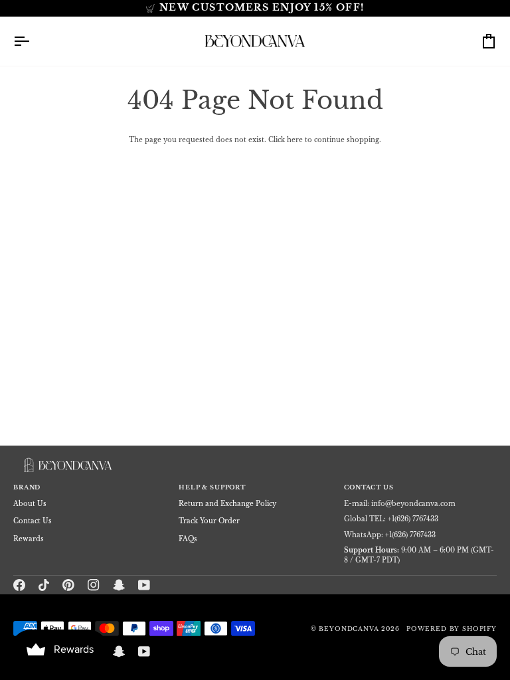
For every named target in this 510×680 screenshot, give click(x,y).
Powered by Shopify (451, 629)
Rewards (28, 539)
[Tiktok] (44, 585)
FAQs (188, 539)
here (295, 139)
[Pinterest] (68, 585)
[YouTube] (144, 585)
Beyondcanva (349, 629)
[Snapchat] (119, 585)
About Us (29, 503)
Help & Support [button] (212, 487)
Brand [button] (27, 487)
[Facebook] (19, 585)
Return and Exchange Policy (227, 503)
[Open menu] (33, 41)
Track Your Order (209, 521)
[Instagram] (94, 585)
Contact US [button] (368, 487)
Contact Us (32, 521)
